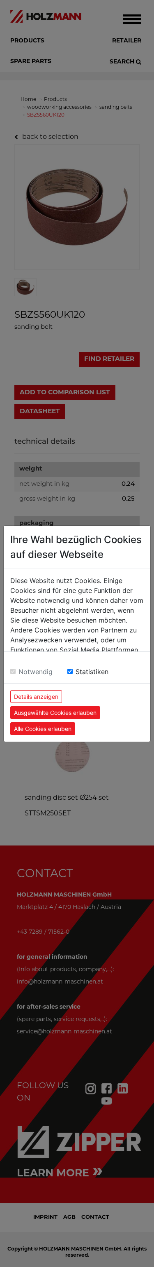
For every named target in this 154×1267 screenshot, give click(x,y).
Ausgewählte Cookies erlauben (55, 712)
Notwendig (35, 671)
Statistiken (92, 671)
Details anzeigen (36, 696)
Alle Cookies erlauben (42, 728)
